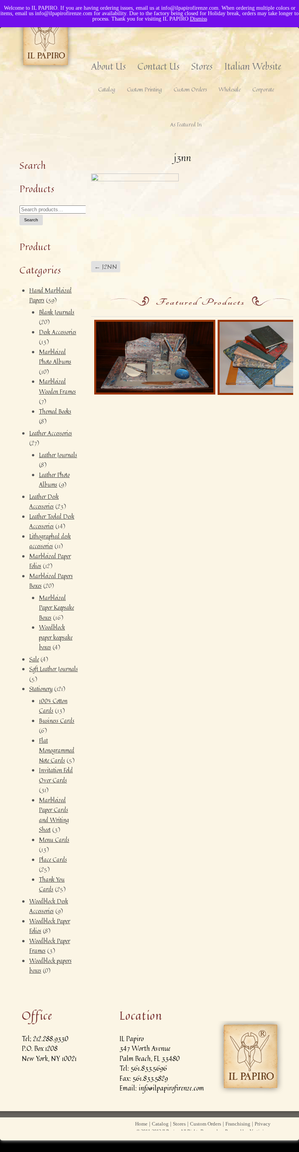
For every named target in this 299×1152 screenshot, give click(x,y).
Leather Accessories (50, 433)
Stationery (41, 688)
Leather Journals (58, 455)
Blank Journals (56, 312)
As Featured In (186, 124)
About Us (108, 66)
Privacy (263, 1124)
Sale (34, 659)
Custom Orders (190, 89)
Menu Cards (54, 839)
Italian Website (252, 66)
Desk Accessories (57, 332)
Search (31, 219)
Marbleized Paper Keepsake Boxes (56, 607)
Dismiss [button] (198, 19)
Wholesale (229, 89)
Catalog (106, 89)
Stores (202, 66)
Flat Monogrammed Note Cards (56, 750)
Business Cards (56, 720)
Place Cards (53, 859)
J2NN (105, 266)
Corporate (263, 89)
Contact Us (158, 66)
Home (141, 1124)
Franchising (237, 1124)
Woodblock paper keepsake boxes (55, 637)
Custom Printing (144, 89)
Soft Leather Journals (53, 669)
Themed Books (55, 411)
